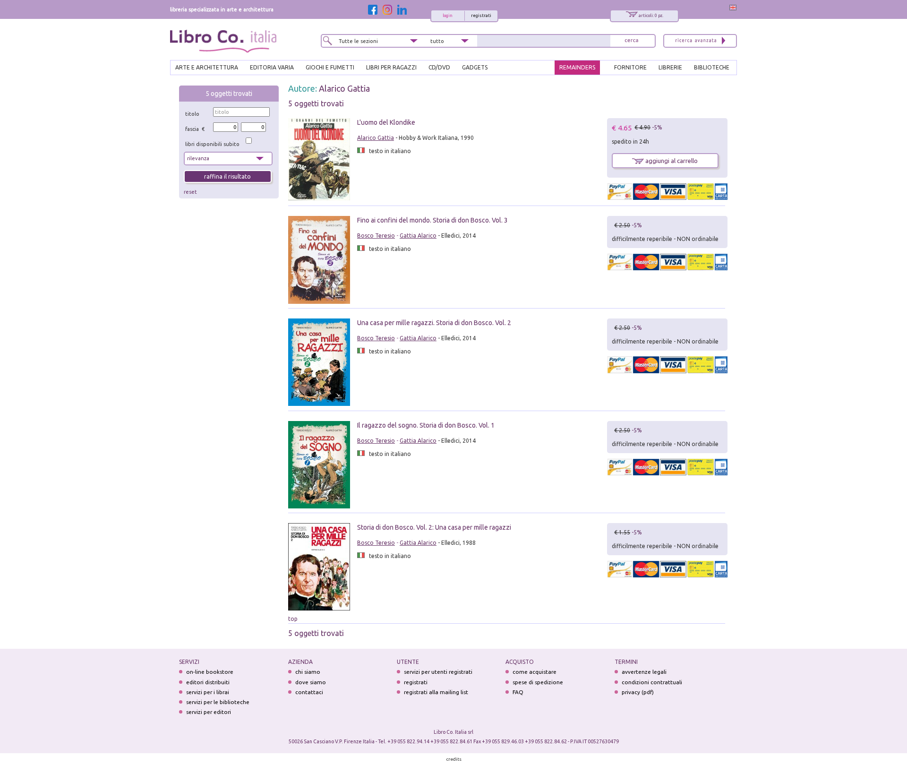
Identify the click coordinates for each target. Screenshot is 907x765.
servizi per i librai (207, 692)
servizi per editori (208, 712)
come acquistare (534, 672)
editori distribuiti (208, 682)
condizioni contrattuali (652, 682)
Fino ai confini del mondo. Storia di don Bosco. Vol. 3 (432, 220)
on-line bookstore (209, 672)
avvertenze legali (644, 672)
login (448, 15)
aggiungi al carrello (671, 160)
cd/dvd (439, 67)
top (293, 619)
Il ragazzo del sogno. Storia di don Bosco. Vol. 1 (426, 425)
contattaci (309, 692)
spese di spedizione (538, 682)
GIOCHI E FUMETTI (330, 67)
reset (190, 192)
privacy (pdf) (638, 692)
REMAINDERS (577, 67)
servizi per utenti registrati (438, 672)
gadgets (475, 67)
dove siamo (310, 682)
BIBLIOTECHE (711, 67)
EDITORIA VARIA (272, 67)
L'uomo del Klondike (386, 122)
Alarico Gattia (344, 88)
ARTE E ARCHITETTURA (206, 67)
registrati (481, 15)
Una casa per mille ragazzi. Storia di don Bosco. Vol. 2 (434, 323)
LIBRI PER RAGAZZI (391, 67)
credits (454, 759)
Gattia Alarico (418, 235)
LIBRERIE (670, 67)
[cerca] (631, 41)
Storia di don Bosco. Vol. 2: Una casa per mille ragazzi (434, 527)
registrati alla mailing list (436, 692)
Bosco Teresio (376, 235)
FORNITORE (630, 67)
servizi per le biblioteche (217, 702)
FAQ (518, 692)
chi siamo (307, 672)
